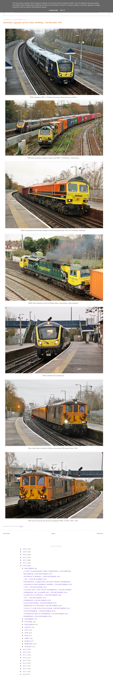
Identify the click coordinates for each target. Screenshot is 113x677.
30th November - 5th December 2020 (40, 611)
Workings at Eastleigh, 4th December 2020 (43, 606)
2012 (25, 669)
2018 (25, 652)
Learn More (53, 10)
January (28, 647)
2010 (25, 674)
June (27, 633)
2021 (25, 563)
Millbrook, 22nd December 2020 (38, 574)
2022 (25, 560)
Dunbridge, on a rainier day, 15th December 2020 (45, 592)
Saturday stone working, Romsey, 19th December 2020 (48, 584)
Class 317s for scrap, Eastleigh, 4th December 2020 (47, 608)
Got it (62, 10)
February (29, 644)
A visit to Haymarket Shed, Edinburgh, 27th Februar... (48, 571)
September (30, 624)
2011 (25, 671)
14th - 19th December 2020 (35, 587)
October (29, 622)
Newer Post (6, 533)
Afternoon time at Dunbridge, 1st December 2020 (46, 614)
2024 (25, 555)
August (28, 627)
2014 (25, 663)
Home (53, 533)
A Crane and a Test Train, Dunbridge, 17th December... (48, 590)
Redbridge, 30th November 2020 (38, 616)
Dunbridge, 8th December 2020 (37, 600)
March (28, 641)
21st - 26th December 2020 (35, 579)
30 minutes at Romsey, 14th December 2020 (42, 595)
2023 (25, 557)
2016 (25, 658)
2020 (25, 566)
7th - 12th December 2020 (35, 598)
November (29, 619)
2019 (25, 649)
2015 (25, 660)
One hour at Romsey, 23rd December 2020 (42, 576)
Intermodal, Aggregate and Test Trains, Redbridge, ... (48, 582)
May (27, 635)
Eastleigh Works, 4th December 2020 (40, 603)
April (27, 638)
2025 (25, 552)
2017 (25, 655)
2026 (25, 549)
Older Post (100, 533)
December (29, 568)
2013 (25, 666)
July (27, 630)
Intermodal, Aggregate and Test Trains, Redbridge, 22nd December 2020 (32, 22)
